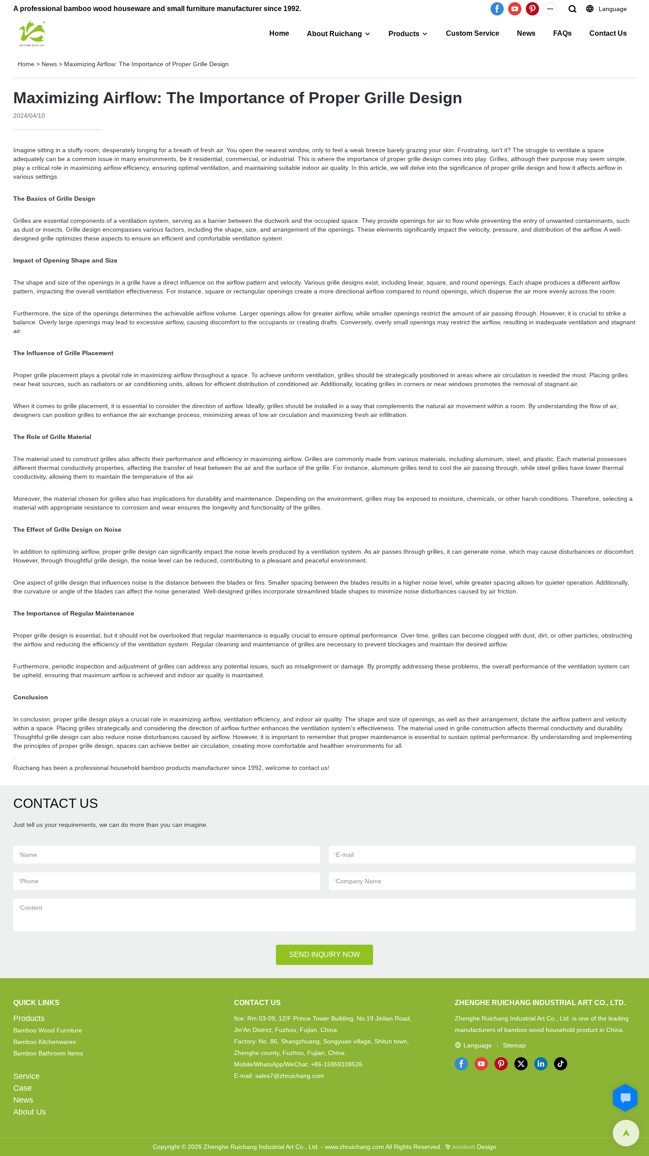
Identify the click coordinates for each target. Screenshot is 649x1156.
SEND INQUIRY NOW (324, 954)
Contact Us (608, 33)
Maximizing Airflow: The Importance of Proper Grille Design (146, 64)
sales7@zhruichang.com (289, 1075)
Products (404, 34)
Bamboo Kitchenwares (44, 1041)
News (526, 33)
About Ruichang (334, 34)
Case (22, 1088)
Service (26, 1076)
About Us (29, 1111)
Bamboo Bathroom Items (48, 1053)
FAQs (562, 33)
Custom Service (472, 33)
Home (279, 33)
